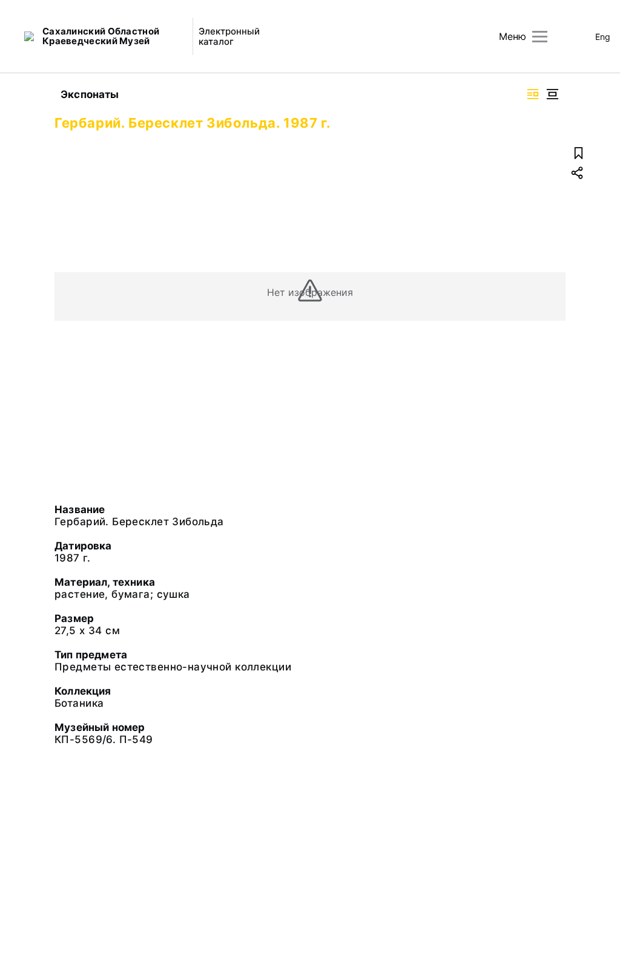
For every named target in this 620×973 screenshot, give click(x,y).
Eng (602, 36)
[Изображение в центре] (552, 94)
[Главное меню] (539, 36)
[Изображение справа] (532, 94)
